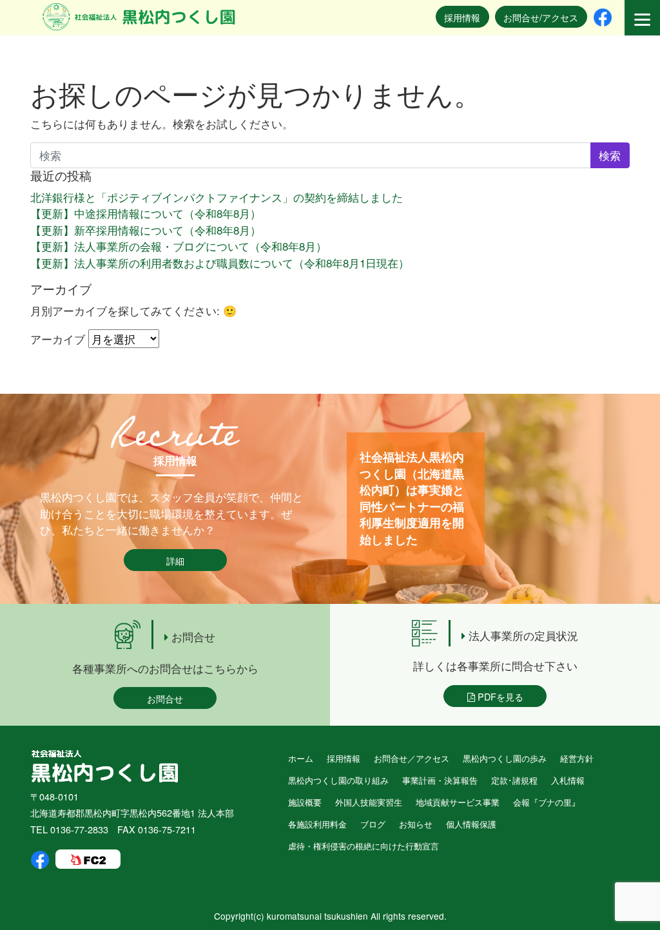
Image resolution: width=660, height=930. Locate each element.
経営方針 (577, 758)
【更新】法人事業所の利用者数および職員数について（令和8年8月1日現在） (219, 263)
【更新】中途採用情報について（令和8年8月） (145, 213)
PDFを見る (499, 696)
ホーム (300, 758)
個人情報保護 (471, 824)
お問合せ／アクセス (411, 758)
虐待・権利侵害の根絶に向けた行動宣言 (363, 846)
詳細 (175, 560)
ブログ (372, 824)
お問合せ (165, 698)
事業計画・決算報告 (440, 780)
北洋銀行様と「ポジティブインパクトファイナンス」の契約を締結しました (216, 197)
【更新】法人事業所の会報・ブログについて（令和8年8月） (178, 246)
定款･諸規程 (514, 780)
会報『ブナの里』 (546, 802)
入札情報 (568, 780)
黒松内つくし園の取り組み (338, 780)
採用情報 (462, 17)
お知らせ (415, 824)
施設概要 (305, 802)
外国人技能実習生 (368, 802)
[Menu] (642, 17)
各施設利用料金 (317, 824)
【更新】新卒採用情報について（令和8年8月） (145, 230)
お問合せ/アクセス (540, 17)
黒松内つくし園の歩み (505, 758)
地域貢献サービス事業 (458, 802)
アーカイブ (57, 339)
